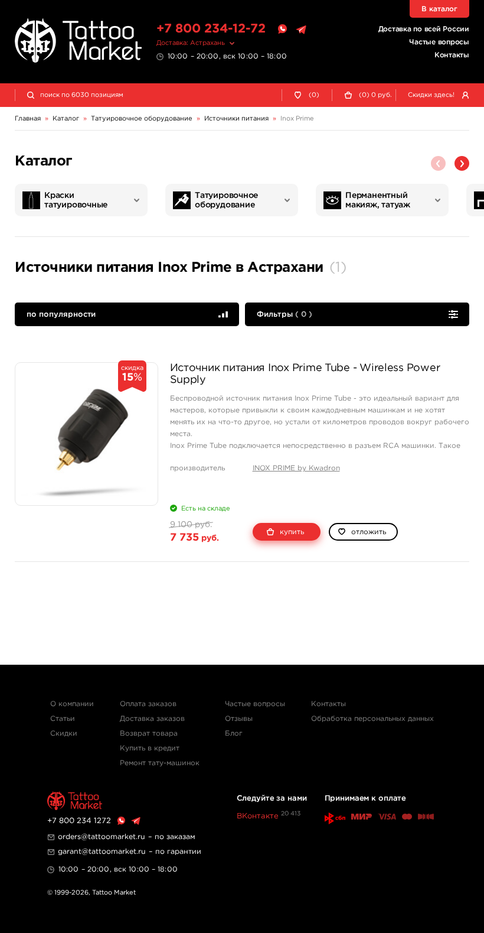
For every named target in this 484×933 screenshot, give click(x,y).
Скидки (63, 733)
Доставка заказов (152, 719)
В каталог (439, 9)
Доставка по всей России (423, 29)
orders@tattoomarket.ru (101, 837)
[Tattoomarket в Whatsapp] (282, 29)
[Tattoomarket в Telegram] (301, 29)
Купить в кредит (149, 748)
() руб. (375, 95)
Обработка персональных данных (372, 719)
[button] (461, 163)
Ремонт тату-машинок (160, 763)
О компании (72, 704)
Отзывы (239, 719)
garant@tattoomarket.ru (102, 852)
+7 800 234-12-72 (211, 29)
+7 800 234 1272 (79, 821)
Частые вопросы (439, 42)
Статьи (62, 719)
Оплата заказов (148, 704)
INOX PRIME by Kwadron (296, 468)
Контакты (451, 55)
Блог (234, 733)
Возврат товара (149, 733)
